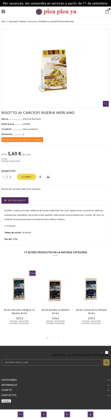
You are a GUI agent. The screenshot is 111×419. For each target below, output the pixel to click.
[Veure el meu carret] (107, 12)
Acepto (6, 401)
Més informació (16, 200)
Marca (4, 119)
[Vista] (15, 292)
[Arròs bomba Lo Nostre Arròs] (55, 287)
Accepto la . (81, 355)
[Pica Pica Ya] (56, 12)
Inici (3, 21)
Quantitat (8, 171)
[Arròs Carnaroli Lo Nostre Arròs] (91, 287)
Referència (8, 124)
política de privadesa (90, 355)
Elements (6, 134)
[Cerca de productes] (67, 414)
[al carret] (41, 292)
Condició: (6, 129)
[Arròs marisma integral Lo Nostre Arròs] (19, 287)
